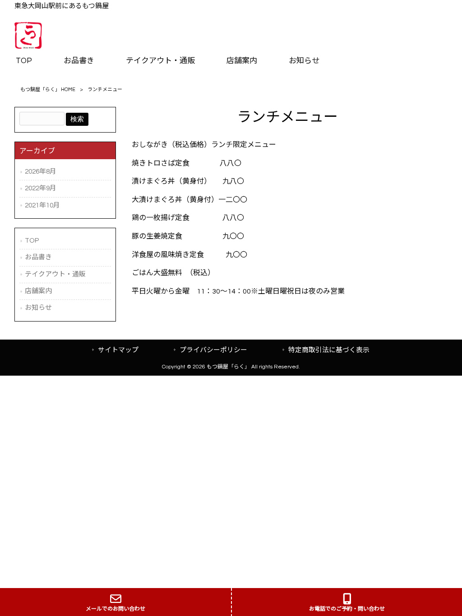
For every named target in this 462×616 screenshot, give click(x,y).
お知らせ (38, 307)
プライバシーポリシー (213, 350)
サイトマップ (118, 350)
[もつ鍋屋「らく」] (28, 46)
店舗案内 (38, 291)
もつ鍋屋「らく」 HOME (47, 89)
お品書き (38, 257)
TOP (32, 240)
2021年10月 (42, 205)
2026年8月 (40, 171)
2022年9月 (40, 188)
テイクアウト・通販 (55, 274)
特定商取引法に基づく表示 (329, 350)
